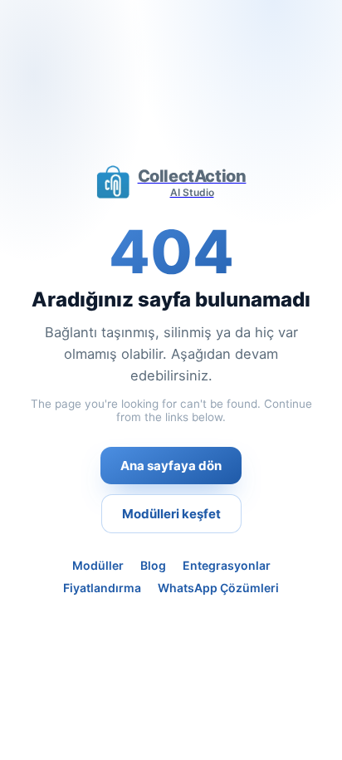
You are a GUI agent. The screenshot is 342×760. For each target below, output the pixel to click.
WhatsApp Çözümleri (218, 588)
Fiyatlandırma (102, 588)
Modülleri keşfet (171, 514)
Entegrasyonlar (227, 565)
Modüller (98, 565)
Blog (153, 565)
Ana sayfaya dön (171, 465)
